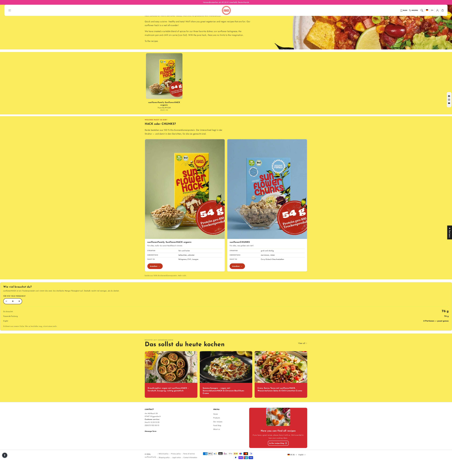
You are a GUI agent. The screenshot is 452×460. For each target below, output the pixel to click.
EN (432, 10)
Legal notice (176, 457)
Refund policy (164, 454)
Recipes (415, 10)
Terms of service (189, 454)
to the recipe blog (276, 443)
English (301, 455)
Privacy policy (176, 454)
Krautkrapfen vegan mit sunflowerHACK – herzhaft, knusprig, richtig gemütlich (168, 389)
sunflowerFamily (150, 457)
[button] (9, 10)
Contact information (190, 457)
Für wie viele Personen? (14, 296)
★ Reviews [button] (449, 232)
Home (215, 414)
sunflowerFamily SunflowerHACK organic (164, 104)
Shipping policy (164, 457)
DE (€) (292, 455)
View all (302, 343)
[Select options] (164, 76)
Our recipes (217, 421)
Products (216, 418)
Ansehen (155, 266)
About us (216, 429)
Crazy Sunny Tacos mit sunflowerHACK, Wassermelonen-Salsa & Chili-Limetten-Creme (280, 389)
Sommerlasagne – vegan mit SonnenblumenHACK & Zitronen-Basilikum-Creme (224, 390)
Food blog (217, 425)
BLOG (405, 10)
